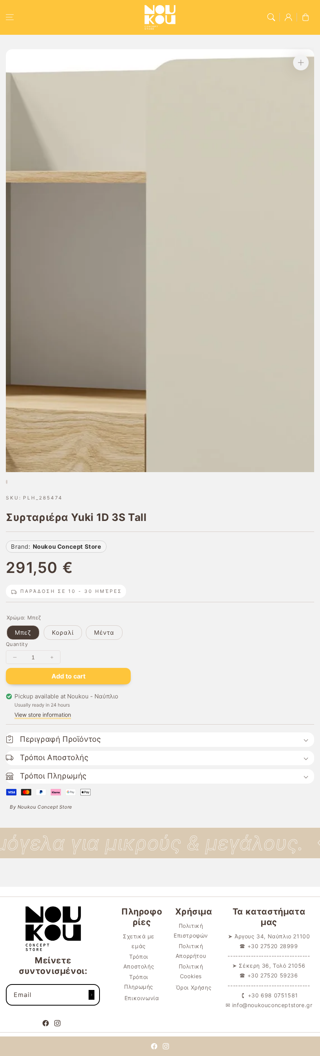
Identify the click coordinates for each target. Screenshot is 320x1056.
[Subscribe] (91, 994)
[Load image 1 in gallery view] (6, 482)
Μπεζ (23, 632)
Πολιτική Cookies (191, 971)
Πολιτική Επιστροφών (191, 930)
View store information (42, 714)
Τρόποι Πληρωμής (138, 982)
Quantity (17, 644)
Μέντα (104, 632)
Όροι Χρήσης (194, 987)
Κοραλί (63, 632)
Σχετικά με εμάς (139, 941)
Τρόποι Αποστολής (138, 961)
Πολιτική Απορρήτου (191, 951)
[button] (9, 17)
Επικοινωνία (141, 998)
